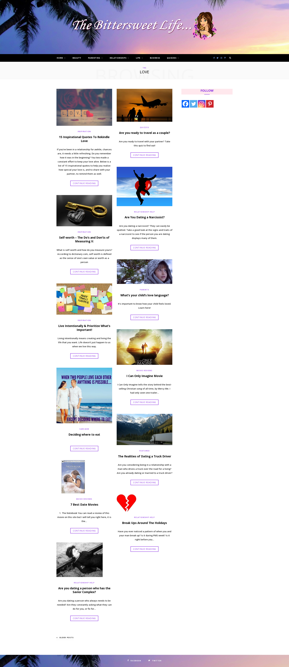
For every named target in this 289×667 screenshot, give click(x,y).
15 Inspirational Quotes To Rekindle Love (84, 139)
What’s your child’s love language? (144, 295)
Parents (144, 289)
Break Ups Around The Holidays (144, 523)
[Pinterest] (210, 104)
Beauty (77, 58)
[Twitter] (193, 104)
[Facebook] (185, 104)
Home (60, 58)
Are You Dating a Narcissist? (145, 217)
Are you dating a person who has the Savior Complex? (84, 590)
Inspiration (84, 131)
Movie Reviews (144, 370)
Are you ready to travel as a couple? (144, 133)
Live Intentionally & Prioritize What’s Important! (84, 328)
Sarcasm (84, 429)
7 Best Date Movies (84, 505)
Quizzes (171, 58)
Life (138, 58)
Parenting (94, 58)
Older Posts (66, 637)
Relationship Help (144, 212)
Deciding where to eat (84, 435)
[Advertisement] (200, 135)
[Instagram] (201, 104)
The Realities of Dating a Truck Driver (144, 456)
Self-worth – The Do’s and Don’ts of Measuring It (84, 239)
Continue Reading (84, 183)
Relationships (118, 58)
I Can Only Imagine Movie (144, 376)
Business (155, 58)
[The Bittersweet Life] (144, 27)
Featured (144, 451)
